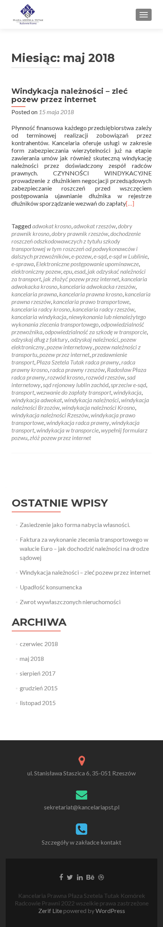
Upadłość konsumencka (51, 587)
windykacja (127, 392)
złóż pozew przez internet (60, 437)
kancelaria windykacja (38, 316)
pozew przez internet (64, 354)
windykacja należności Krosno (98, 407)
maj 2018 (32, 658)
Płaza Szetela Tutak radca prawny (77, 362)
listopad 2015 (38, 702)
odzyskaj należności (94, 339)
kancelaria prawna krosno (90, 294)
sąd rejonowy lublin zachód (75, 384)
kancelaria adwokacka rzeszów (97, 286)
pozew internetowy (69, 346)
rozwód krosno (65, 377)
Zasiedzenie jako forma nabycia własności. (75, 524)
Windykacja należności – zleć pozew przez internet (69, 95)
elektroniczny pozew (36, 271)
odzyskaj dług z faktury (39, 339)
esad (79, 271)
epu (67, 271)
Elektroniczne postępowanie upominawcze (87, 263)
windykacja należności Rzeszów (49, 415)
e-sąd (100, 256)
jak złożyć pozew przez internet (81, 278)
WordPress (109, 910)
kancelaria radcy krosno (40, 309)
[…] (130, 203)
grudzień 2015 (39, 687)
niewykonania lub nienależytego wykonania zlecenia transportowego (78, 320)
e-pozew (81, 256)
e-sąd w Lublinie (128, 256)
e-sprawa (22, 263)
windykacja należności (91, 399)
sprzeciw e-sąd (128, 384)
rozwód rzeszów (105, 377)
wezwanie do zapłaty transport (73, 392)
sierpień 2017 (37, 673)
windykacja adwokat (36, 399)
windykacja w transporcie (67, 430)
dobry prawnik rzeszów (80, 233)
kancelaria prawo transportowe (91, 301)
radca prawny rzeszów (77, 369)
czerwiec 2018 (39, 643)
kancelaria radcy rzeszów (103, 309)
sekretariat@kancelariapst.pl (81, 807)
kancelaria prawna (34, 294)
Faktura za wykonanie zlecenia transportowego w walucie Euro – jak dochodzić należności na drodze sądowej (84, 548)
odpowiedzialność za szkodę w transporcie (96, 331)
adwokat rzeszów (95, 225)
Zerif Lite (50, 910)
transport (22, 392)
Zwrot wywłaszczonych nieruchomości (70, 601)
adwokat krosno (51, 225)
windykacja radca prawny (77, 422)
